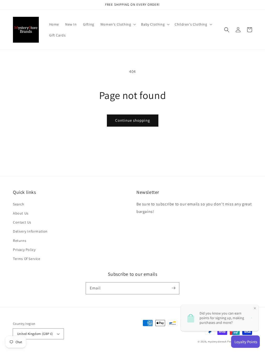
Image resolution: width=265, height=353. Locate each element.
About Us (20, 213)
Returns (19, 240)
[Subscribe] (173, 288)
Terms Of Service (26, 258)
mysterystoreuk (217, 341)
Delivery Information (30, 231)
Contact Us (22, 222)
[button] (117, 24)
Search (18, 204)
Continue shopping (132, 120)
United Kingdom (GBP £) (35, 334)
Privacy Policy (24, 249)
